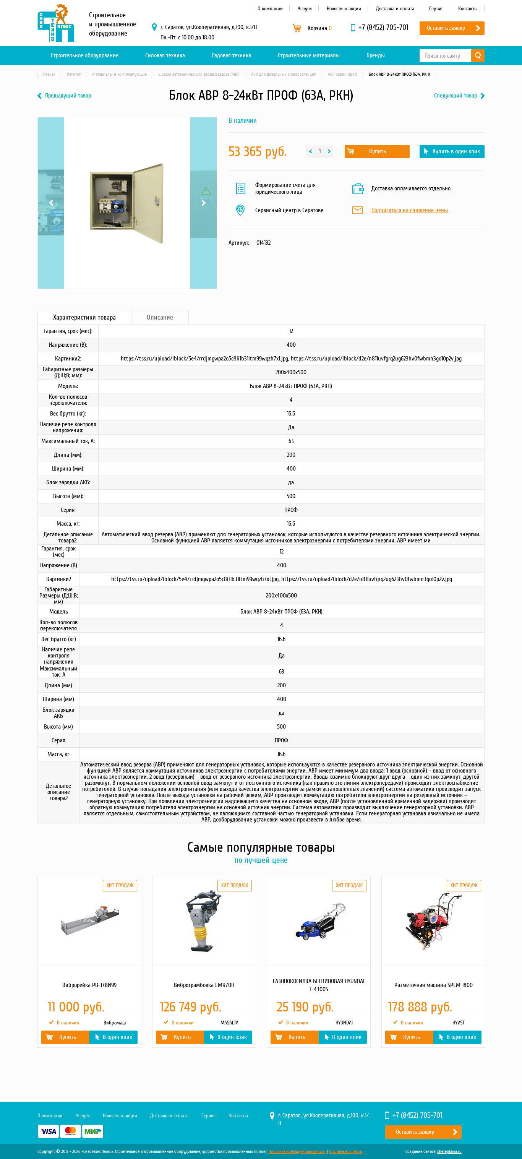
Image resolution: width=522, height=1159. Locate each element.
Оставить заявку (446, 28)
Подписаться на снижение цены (409, 210)
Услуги (305, 8)
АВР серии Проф (342, 74)
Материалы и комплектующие (119, 74)
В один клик (117, 1037)
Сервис (436, 8)
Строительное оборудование (84, 55)
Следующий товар (455, 96)
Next (203, 126)
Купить (377, 151)
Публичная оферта (345, 1151)
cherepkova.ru (449, 1151)
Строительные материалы (309, 55)
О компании (270, 8)
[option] (89, 962)
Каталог (74, 74)
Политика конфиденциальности (297, 1151)
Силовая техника (165, 55)
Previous (51, 126)
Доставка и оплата (395, 8)
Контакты (468, 8)
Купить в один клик (456, 151)
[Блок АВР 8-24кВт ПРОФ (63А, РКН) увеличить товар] (127, 203)
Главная (48, 74)
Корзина (320, 28)
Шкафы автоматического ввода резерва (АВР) (199, 74)
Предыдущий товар (68, 96)
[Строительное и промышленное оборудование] (55, 23)
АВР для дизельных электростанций (283, 74)
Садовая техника (231, 55)
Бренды (375, 55)
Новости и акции (344, 8)
